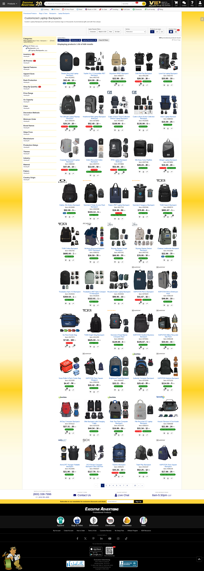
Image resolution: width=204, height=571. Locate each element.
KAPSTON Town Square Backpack (168, 465)
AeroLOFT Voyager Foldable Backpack (70, 465)
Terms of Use (92, 530)
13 (135, 485)
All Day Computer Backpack (70, 421)
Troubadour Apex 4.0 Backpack (70, 292)
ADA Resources (146, 530)
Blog (161, 9)
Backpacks (52, 13)
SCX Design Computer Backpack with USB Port (94, 465)
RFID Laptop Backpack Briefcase (119, 161)
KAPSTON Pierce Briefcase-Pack (168, 292)
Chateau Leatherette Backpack (168, 248)
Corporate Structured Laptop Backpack (70, 161)
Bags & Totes (43, 13)
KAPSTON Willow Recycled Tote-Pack (168, 336)
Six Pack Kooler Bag (70, 335)
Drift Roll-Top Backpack (143, 73)
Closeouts (138, 9)
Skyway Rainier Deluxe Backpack (143, 249)
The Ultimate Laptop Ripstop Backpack (70, 117)
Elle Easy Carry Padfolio (143, 160)
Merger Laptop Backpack (168, 160)
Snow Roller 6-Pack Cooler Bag (70, 378)
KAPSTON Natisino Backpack (168, 378)
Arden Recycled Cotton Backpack (94, 161)
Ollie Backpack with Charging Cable (94, 422)
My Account (56, 530)
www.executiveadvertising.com (102, 567)
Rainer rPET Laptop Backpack (119, 205)
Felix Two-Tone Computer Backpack (119, 422)
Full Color (126, 9)
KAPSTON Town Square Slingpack (94, 379)
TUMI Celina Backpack (70, 248)
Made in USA (92, 9)
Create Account (68, 530)
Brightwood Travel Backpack (119, 378)
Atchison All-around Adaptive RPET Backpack (94, 249)
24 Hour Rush (69, 9)
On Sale (104, 9)
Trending (115, 9)
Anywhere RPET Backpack (119, 73)
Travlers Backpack (118, 465)
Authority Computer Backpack (143, 378)
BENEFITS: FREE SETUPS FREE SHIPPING (166, 3)
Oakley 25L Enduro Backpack (69, 205)
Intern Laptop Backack (168, 117)
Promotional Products (30, 13)
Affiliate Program (133, 530)
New (64, 83)
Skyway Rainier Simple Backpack (119, 249)
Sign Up (138, 501)
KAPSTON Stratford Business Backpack (143, 336)
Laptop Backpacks (64, 13)
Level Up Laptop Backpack (168, 73)
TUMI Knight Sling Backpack (94, 335)
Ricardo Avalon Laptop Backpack (118, 292)
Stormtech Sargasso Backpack (143, 205)
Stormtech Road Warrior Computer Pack (119, 336)
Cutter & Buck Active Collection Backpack (143, 117)
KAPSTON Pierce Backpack (144, 292)
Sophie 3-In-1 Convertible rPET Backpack (94, 74)
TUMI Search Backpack (168, 205)
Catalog (46, 9)
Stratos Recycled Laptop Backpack (69, 74)
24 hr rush (138, 81)
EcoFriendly (151, 9)
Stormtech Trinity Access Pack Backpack (94, 206)
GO (144, 4)
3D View (56, 9)
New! (80, 9)
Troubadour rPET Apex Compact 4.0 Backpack (94, 292)
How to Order (81, 530)
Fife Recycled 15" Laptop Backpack (143, 422)
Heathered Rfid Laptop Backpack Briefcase (94, 117)
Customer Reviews (105, 530)
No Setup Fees (119, 530)
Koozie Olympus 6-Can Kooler (168, 421)
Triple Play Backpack (143, 465)
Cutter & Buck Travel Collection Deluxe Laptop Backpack (119, 117)
